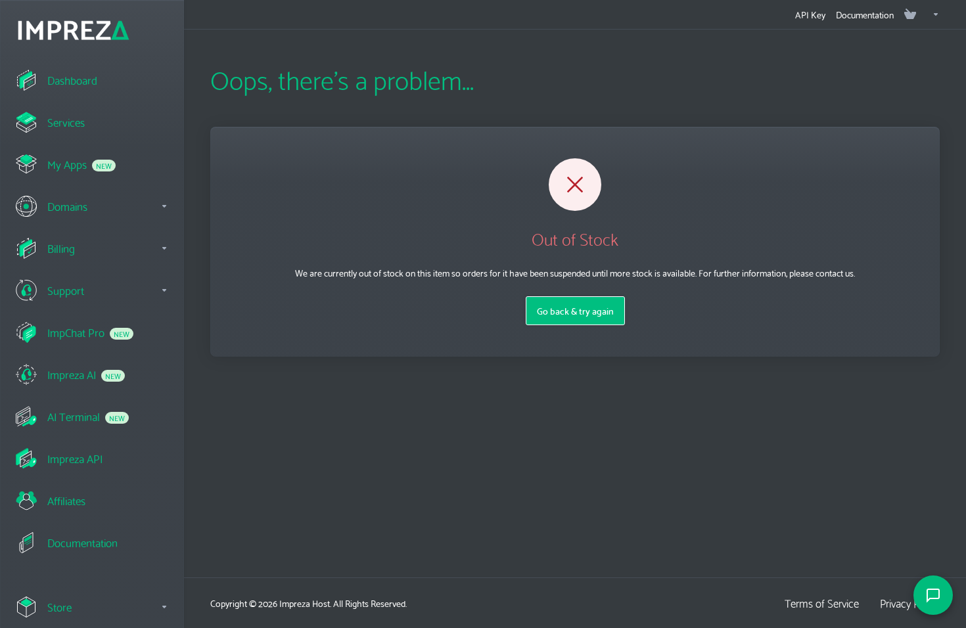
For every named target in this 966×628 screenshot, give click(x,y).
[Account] (930, 14)
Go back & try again (575, 311)
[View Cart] (910, 14)
